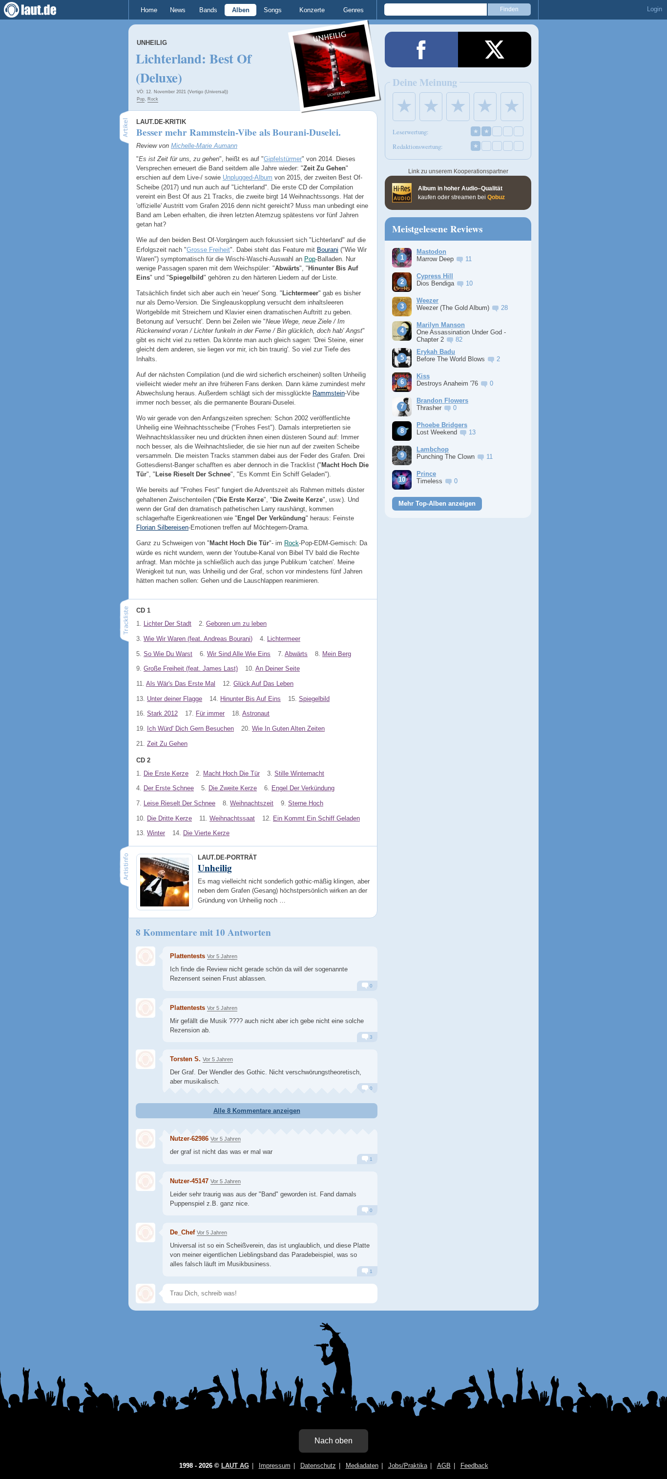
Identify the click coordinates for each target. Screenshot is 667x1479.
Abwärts (296, 653)
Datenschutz (318, 1465)
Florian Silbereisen (162, 527)
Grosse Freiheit (208, 249)
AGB (444, 1465)
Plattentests (187, 956)
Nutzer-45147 (189, 1181)
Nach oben (333, 1441)
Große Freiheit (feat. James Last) (191, 668)
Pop (141, 99)
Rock (152, 99)
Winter (156, 833)
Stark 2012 (162, 713)
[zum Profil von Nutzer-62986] (145, 1139)
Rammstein (329, 393)
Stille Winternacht (299, 773)
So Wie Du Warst (168, 653)
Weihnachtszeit (251, 803)
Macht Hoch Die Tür (231, 773)
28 (504, 307)
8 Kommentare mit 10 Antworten (203, 932)
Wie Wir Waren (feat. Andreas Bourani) (198, 638)
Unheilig (152, 42)
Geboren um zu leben (236, 623)
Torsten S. (185, 1059)
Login (654, 9)
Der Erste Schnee (169, 788)
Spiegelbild (314, 698)
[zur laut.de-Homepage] (39, 10)
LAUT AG (235, 1465)
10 (469, 283)
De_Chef (182, 1232)
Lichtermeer (283, 638)
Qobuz (496, 197)
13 (472, 432)
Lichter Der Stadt (167, 623)
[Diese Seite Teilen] (421, 49)
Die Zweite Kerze (232, 788)
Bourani (327, 249)
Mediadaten (362, 1465)
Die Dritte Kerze (169, 818)
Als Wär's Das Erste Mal (180, 683)
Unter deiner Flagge (174, 698)
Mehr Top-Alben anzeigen (437, 503)
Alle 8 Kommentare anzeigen (256, 1110)
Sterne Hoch (305, 803)
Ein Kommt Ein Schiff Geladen (316, 818)
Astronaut (256, 713)
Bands (208, 10)
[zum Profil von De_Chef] (145, 1232)
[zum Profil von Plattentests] (145, 956)
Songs (273, 10)
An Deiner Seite (277, 668)
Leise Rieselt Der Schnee (179, 803)
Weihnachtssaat (232, 818)
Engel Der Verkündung (302, 788)
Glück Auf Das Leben (263, 683)
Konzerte (312, 10)
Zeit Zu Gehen (167, 743)
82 (459, 339)
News (178, 10)
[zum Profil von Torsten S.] (145, 1059)
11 (468, 259)
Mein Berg (336, 653)
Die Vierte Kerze (206, 833)
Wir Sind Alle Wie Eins (239, 653)
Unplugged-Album (247, 177)
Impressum (275, 1465)
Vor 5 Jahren (222, 956)
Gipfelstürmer (283, 159)
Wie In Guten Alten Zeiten (288, 728)
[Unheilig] (334, 106)
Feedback (474, 1465)
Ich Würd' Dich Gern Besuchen (190, 728)
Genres (353, 10)
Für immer (210, 713)
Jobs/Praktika (407, 1465)
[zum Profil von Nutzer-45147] (145, 1181)
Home (149, 10)
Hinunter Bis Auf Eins (250, 698)
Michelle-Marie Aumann (204, 145)
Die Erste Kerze (166, 773)
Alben (241, 10)
